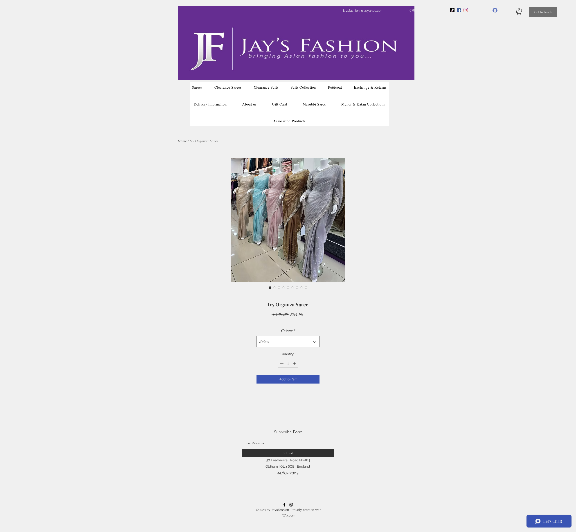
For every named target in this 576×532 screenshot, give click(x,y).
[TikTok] (452, 10)
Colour (288, 330)
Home (182, 141)
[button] (519, 11)
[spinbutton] (288, 363)
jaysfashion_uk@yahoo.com (363, 10)
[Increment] (295, 363)
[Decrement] (281, 363)
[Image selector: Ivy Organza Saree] (270, 287)
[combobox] (288, 341)
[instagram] (291, 505)
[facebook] (459, 10)
